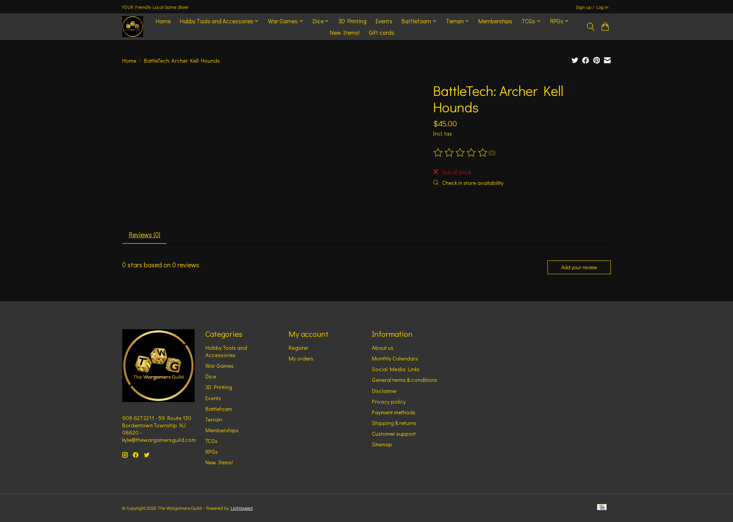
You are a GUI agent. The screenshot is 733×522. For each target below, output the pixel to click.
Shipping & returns (394, 423)
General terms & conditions (404, 379)
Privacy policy (389, 401)
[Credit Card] (602, 507)
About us (383, 347)
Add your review (579, 267)
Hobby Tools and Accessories (226, 351)
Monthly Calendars (395, 358)
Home (163, 21)
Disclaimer (384, 390)
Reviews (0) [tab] (144, 234)
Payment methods (393, 412)
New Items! (345, 32)
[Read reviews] (461, 153)
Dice (210, 376)
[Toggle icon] (590, 27)
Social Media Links (396, 369)
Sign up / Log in (592, 7)
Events (384, 21)
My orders (301, 358)
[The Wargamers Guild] (132, 26)
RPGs (211, 451)
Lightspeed (242, 508)
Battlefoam (218, 408)
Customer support (394, 433)
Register (298, 347)
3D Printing (352, 21)
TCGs (211, 440)
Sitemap (382, 444)
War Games (219, 365)
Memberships (495, 21)
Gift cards (381, 32)
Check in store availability (473, 182)
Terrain (213, 419)
